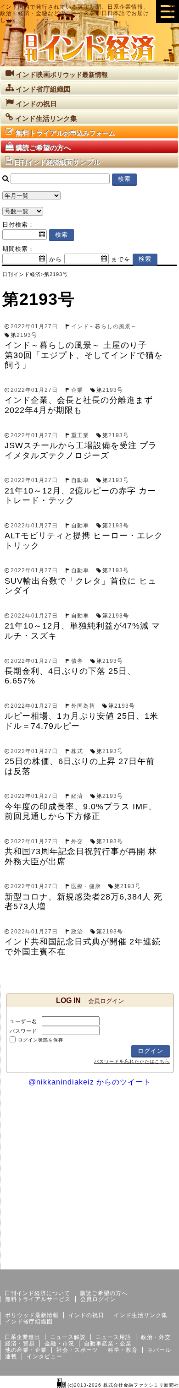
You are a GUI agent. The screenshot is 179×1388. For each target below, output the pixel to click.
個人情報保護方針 (157, 1262)
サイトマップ (109, 1262)
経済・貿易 (20, 1343)
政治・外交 (156, 1337)
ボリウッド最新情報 (32, 1315)
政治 (77, 931)
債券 (77, 661)
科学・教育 (123, 1350)
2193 (24, 335)
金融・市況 (59, 1343)
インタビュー (44, 1356)
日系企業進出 (22, 1337)
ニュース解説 (68, 1337)
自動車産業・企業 (108, 1343)
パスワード (23, 1031)
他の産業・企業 (26, 1350)
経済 (77, 796)
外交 (77, 841)
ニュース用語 (113, 1337)
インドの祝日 (86, 1315)
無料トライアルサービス (38, 1299)
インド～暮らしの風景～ (104, 326)
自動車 (80, 480)
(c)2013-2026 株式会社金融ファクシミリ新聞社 (122, 1385)
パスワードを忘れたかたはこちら (132, 1061)
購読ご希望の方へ (104, 1293)
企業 (77, 390)
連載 (11, 1356)
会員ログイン (98, 1299)
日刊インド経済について (37, 1293)
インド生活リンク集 (141, 1315)
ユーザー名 (23, 1021)
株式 (77, 751)
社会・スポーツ (77, 1350)
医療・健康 (86, 886)
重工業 (80, 435)
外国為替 (83, 706)
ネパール (159, 1350)
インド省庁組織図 (29, 1321)
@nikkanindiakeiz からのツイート (89, 1082)
